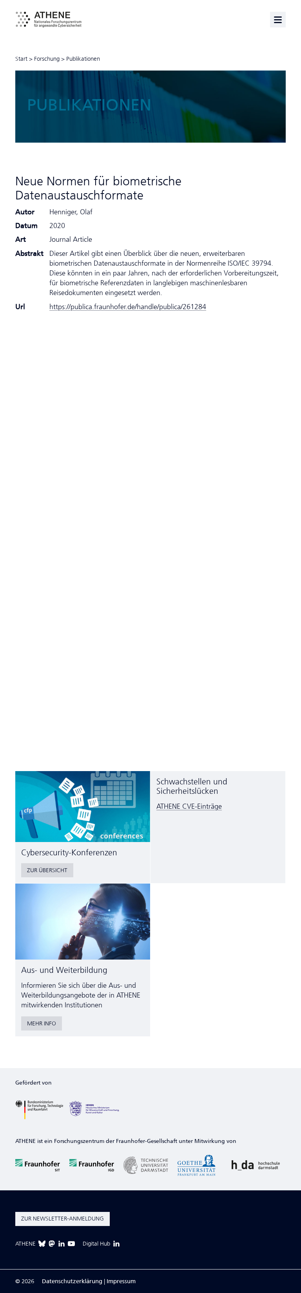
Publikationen (83, 58)
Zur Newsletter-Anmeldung (62, 1218)
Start (21, 58)
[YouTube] (71, 1243)
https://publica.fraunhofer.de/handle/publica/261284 (127, 306)
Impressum (121, 1281)
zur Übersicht (47, 870)
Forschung (47, 58)
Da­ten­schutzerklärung (72, 1281)
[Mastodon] (51, 1243)
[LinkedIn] (61, 1243)
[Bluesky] (41, 1243)
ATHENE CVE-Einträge (189, 806)
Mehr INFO (41, 1023)
